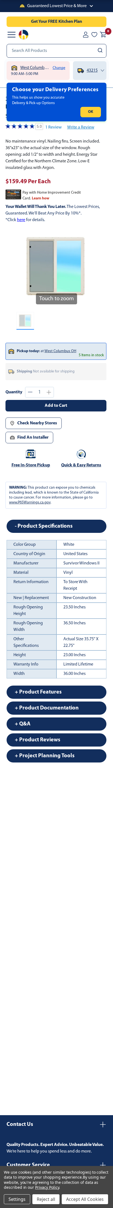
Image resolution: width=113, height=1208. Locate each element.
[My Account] (85, 34)
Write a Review (80, 127)
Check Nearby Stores (37, 423)
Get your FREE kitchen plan (56, 22)
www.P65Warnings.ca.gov (29, 502)
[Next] (88, 267)
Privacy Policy (47, 1187)
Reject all (46, 1199)
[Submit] (100, 51)
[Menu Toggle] (11, 35)
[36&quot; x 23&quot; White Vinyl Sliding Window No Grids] (25, 321)
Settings (17, 1199)
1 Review (53, 127)
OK (90, 112)
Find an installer (33, 437)
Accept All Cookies (85, 1199)
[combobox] (56, 51)
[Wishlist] (94, 34)
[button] (56, 6)
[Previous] (23, 267)
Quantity (13, 392)
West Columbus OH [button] (60, 351)
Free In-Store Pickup (31, 465)
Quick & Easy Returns (81, 465)
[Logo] (24, 35)
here (21, 220)
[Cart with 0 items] (103, 34)
